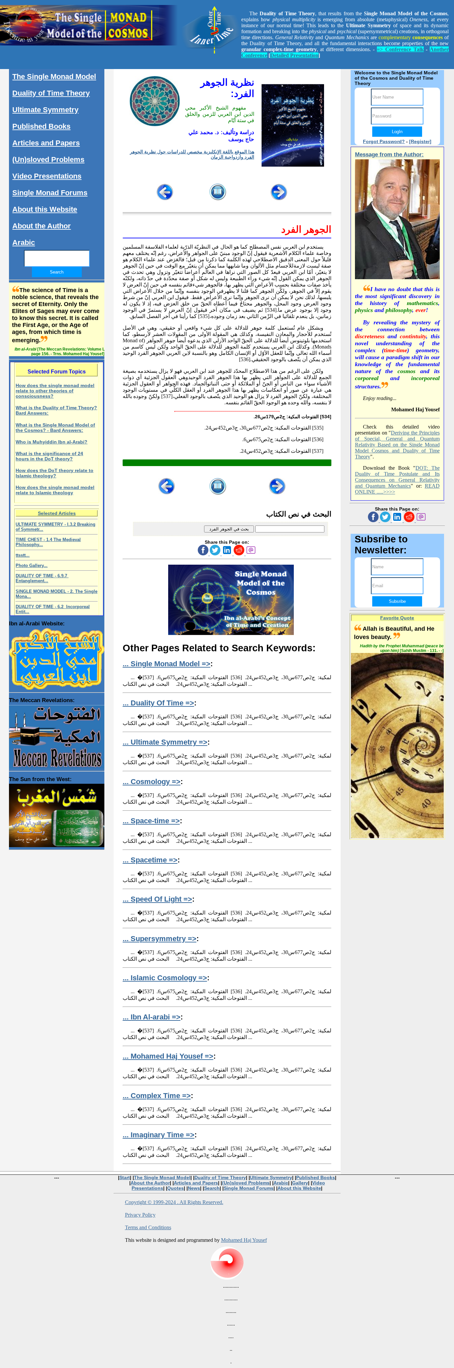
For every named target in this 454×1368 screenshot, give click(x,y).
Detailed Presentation (294, 55)
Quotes (175, 1188)
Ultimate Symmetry (45, 110)
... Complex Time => (157, 1095)
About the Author (41, 226)
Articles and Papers (46, 143)
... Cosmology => (151, 781)
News (194, 1188)
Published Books (41, 126)
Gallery (300, 1182)
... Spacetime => (150, 860)
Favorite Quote (397, 617)
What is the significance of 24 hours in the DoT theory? (49, 456)
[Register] (420, 141)
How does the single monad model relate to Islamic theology (55, 490)
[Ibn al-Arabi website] (56, 657)
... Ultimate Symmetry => (165, 742)
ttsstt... (23, 555)
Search (212, 1188)
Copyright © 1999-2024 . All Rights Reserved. (174, 1202)
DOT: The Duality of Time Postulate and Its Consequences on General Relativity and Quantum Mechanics (397, 477)
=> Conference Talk (400, 49)
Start (124, 1177)
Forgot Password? (384, 141)
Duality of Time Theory (51, 93)
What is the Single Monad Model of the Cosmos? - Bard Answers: (55, 427)
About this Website (44, 209)
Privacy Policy (140, 1215)
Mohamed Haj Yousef (244, 1240)
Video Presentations (46, 176)
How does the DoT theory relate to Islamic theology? (54, 473)
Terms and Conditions (148, 1227)
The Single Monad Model (54, 76)
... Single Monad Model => (166, 664)
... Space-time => (151, 821)
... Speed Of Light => (157, 899)
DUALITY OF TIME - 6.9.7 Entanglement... (42, 578)
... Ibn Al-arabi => (151, 1017)
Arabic (23, 242)
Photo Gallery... (32, 565)
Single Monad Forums (49, 193)
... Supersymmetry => (159, 938)
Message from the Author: (389, 154)
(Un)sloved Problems (48, 159)
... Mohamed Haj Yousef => (168, 1056)
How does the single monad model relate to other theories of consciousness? (55, 391)
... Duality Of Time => (158, 703)
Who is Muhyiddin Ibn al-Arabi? (51, 441)
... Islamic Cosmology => (165, 978)
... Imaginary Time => (158, 1135)
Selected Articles (57, 513)
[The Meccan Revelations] (56, 735)
